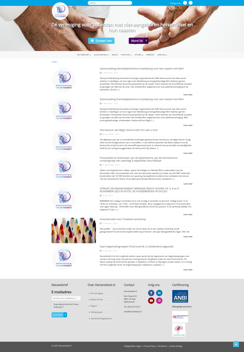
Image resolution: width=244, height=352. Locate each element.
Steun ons (125, 55)
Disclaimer (162, 346)
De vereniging (97, 293)
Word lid (137, 41)
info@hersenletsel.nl (133, 311)
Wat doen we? (83, 55)
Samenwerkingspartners (101, 318)
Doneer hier (103, 41)
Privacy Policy (149, 346)
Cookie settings (175, 346)
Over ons (161, 55)
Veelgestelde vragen (132, 346)
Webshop (150, 55)
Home (53, 62)
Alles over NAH (100, 55)
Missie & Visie (97, 299)
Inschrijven (57, 314)
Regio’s (115, 55)
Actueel (138, 55)
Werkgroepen (97, 312)
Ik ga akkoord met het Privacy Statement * (66, 305)
